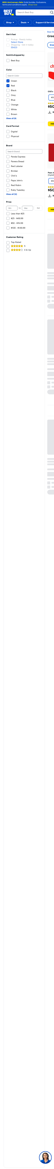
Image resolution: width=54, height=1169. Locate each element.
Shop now (32, 4)
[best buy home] (9, 12)
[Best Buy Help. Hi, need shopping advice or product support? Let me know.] (45, 1157)
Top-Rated (16, 242)
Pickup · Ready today (21, 39)
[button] (10, 22)
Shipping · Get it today (22, 44)
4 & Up (27, 250)
